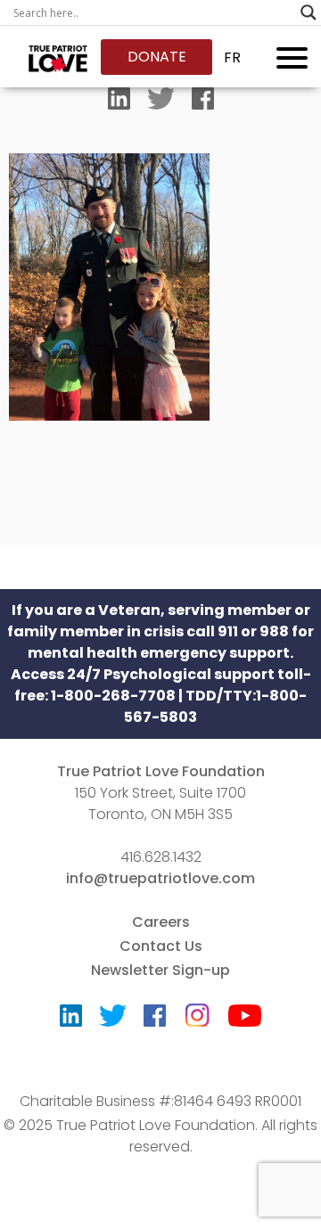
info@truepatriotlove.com (160, 878)
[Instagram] (197, 1009)
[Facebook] (203, 102)
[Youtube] (244, 1020)
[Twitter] (161, 102)
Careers (161, 922)
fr (232, 57)
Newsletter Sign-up (160, 970)
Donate (157, 56)
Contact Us (160, 946)
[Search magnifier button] (308, 12)
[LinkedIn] (119, 102)
